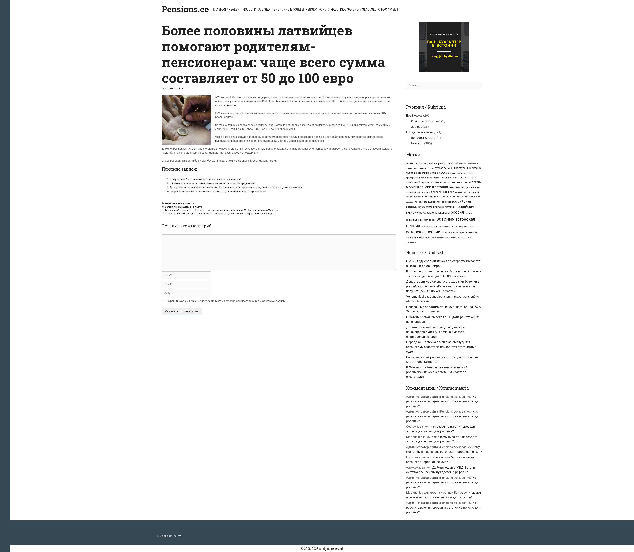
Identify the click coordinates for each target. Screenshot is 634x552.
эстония (445, 219)
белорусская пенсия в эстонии (420, 168)
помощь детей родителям (188, 206)
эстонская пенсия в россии (462, 226)
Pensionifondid (317, 9)
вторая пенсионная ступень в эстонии (458, 168)
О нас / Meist (388, 9)
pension (442, 163)
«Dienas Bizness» (225, 105)
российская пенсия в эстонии (436, 207)
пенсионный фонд (442, 192)
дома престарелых (459, 173)
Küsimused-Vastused (425, 121)
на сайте (169, 536)
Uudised (264, 9)
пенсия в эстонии (435, 196)
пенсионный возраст (418, 192)
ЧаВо (334, 9)
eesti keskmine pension (417, 163)
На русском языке (174, 203)
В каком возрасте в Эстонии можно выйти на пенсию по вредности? (212, 183)
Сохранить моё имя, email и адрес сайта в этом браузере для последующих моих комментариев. (225, 301)
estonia (433, 163)
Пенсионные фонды (287, 9)
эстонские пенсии (423, 231)
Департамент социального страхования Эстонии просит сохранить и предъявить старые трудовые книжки (236, 187)
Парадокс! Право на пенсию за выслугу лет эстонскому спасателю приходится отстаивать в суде (441, 346)
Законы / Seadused (362, 9)
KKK (343, 9)
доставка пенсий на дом (429, 178)
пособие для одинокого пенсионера (433, 202)
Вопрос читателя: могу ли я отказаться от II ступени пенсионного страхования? (218, 191)
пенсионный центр (463, 192)
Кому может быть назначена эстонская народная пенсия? (205, 179)
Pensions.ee (185, 9)
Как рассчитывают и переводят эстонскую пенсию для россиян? (443, 401)
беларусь (463, 163)
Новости (249, 9)
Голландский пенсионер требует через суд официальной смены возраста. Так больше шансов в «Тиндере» (221, 210)
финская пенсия (428, 220)
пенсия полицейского (459, 197)
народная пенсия (455, 182)
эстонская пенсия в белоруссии (435, 226)
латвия (169, 206)
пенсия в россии (414, 196)
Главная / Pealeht (227, 9)
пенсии (467, 182)
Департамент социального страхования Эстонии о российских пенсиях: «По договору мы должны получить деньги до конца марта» (442, 286)
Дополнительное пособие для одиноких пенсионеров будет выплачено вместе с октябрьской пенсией (435, 332)
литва (443, 182)
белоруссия (473, 163)
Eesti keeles (414, 115)
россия (457, 212)
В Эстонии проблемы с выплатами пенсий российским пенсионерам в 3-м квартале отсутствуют (436, 372)
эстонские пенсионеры (452, 232)
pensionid (452, 163)
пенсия (476, 192)
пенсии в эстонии (434, 187)
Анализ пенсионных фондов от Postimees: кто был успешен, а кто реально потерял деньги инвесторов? (220, 213)
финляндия (412, 219)
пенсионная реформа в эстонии (465, 187)
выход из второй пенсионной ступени (427, 172)
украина (468, 213)
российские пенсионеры (434, 212)
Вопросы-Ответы (423, 138)
